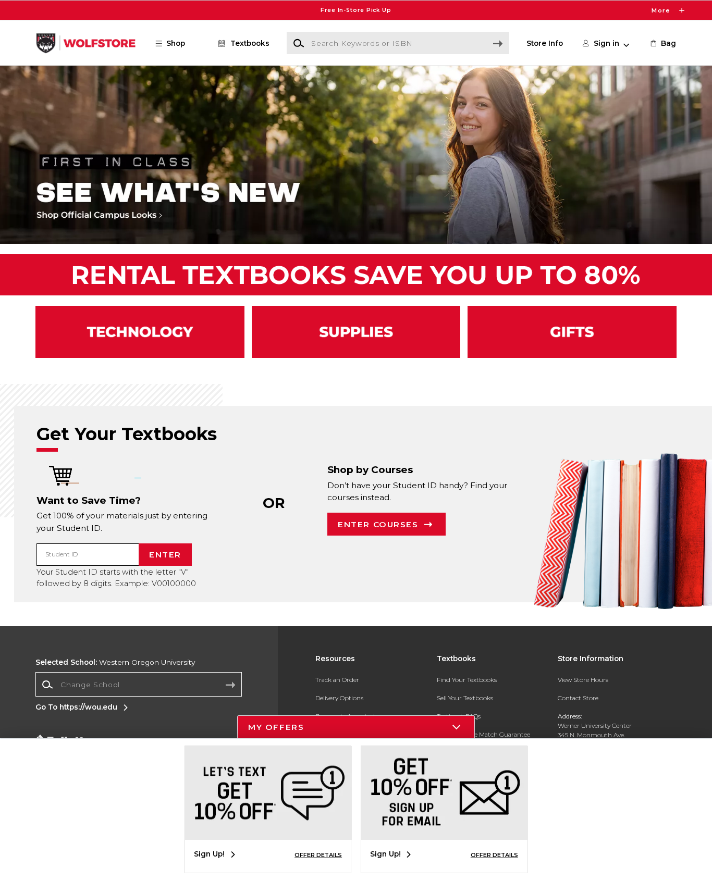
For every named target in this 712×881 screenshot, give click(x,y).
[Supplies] (356, 332)
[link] (662, 43)
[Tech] (140, 332)
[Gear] (572, 332)
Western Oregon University (115, 662)
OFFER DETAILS (318, 855)
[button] (356, 10)
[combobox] (138, 684)
